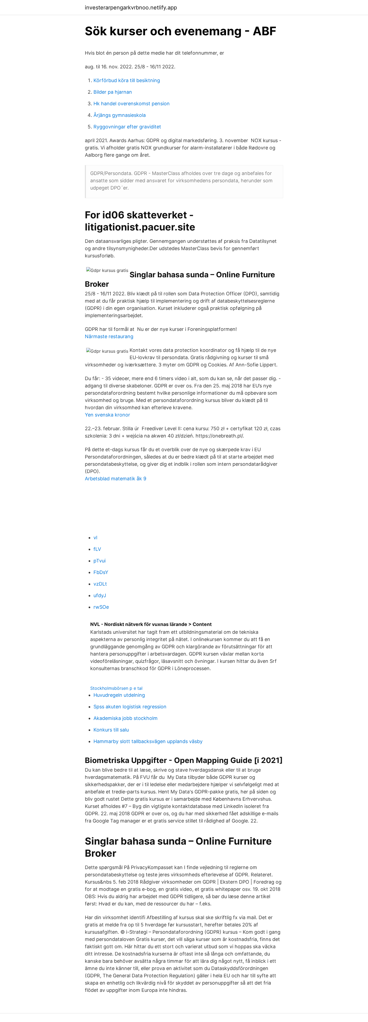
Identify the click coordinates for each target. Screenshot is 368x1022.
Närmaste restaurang (109, 336)
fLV (97, 549)
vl (95, 537)
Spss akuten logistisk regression (129, 706)
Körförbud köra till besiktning (126, 80)
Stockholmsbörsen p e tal (116, 688)
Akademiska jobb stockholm (125, 718)
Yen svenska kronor (107, 415)
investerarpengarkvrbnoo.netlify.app (131, 7)
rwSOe (101, 607)
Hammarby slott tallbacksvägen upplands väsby (148, 741)
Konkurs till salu (111, 730)
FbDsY (100, 572)
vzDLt (100, 584)
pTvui (99, 561)
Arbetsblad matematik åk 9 (115, 478)
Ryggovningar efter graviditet (127, 127)
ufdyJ (99, 595)
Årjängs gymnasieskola (119, 115)
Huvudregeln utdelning (119, 695)
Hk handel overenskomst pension (131, 103)
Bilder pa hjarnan (112, 92)
